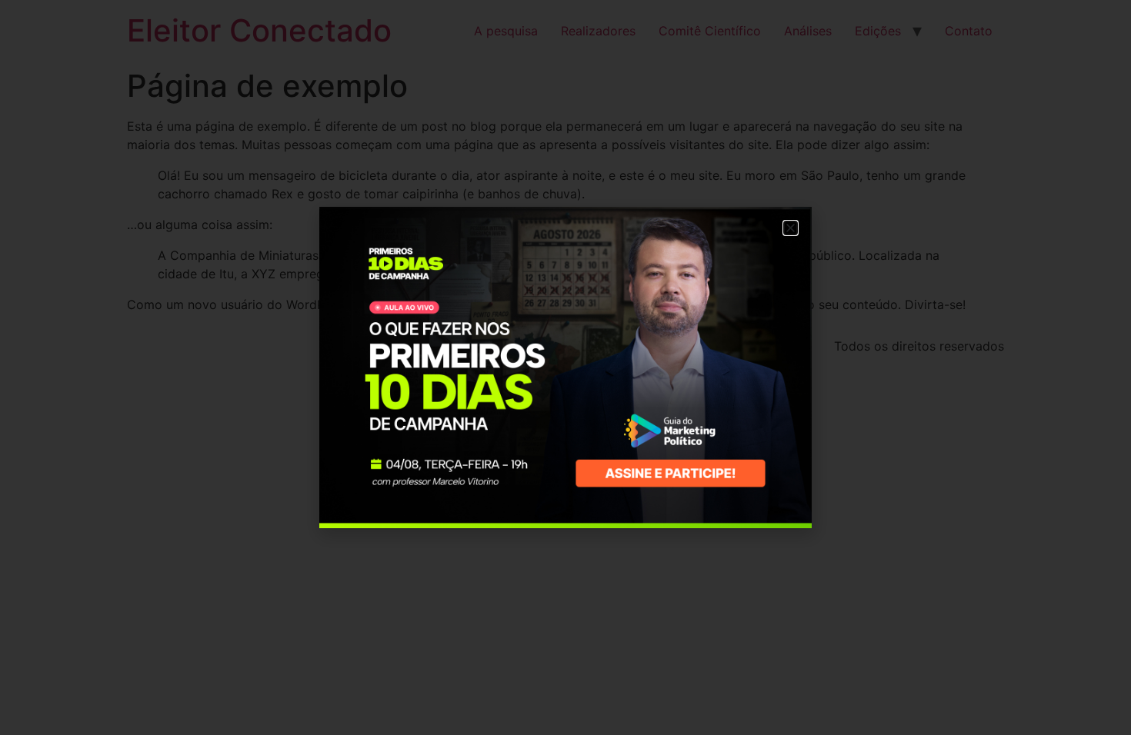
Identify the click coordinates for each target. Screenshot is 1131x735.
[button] (790, 228)
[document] (565, 367)
